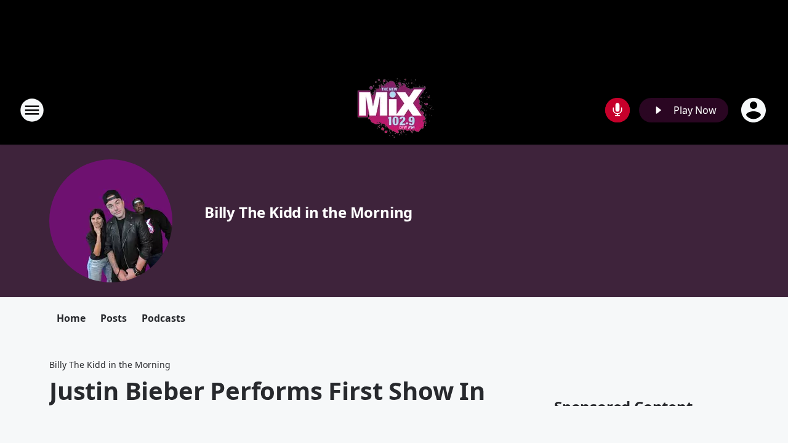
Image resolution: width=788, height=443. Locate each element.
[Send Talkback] (617, 110)
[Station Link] (394, 110)
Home (71, 318)
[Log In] (754, 110)
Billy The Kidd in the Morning (308, 212)
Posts (113, 318)
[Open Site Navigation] (32, 110)
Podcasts (163, 318)
